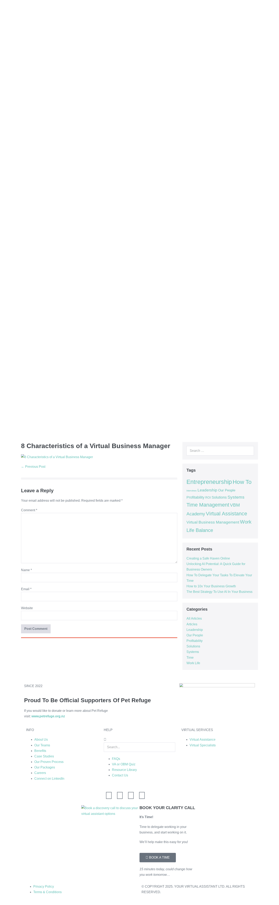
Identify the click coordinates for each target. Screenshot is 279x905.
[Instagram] (120, 795)
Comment (29, 510)
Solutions (219, 497)
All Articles (194, 618)
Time (190, 657)
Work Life (193, 663)
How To (242, 482)
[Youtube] (142, 795)
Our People (226, 490)
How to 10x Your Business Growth (211, 586)
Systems (236, 497)
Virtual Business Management (212, 522)
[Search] (248, 450)
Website (27, 608)
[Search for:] (220, 450)
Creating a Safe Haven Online (208, 558)
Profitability (195, 497)
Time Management (207, 505)
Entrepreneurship (209, 481)
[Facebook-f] (131, 795)
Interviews (191, 490)
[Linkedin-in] (109, 795)
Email (26, 589)
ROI (208, 497)
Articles (191, 624)
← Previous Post (33, 466)
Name (26, 570)
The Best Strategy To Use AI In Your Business (219, 591)
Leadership (207, 490)
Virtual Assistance (226, 513)
